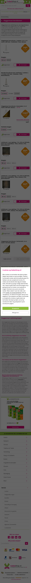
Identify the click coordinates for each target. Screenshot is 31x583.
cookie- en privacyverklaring (14, 292)
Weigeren (15, 312)
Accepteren (15, 308)
